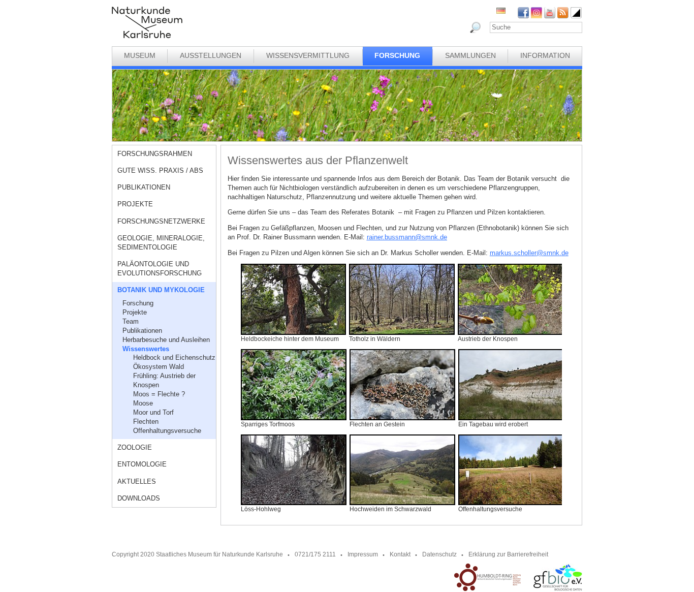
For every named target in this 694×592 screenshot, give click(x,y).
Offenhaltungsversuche (167, 430)
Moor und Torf (153, 412)
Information (545, 55)
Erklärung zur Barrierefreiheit (508, 554)
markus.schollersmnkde (529, 253)
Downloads (138, 498)
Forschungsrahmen (154, 154)
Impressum (363, 554)
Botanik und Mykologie (161, 290)
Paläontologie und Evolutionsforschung (159, 268)
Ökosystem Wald (158, 366)
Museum (139, 55)
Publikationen (143, 187)
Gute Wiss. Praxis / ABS (160, 170)
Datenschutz (439, 554)
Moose (143, 403)
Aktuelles (136, 481)
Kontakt (400, 554)
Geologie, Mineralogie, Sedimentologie (161, 242)
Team (130, 321)
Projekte (135, 204)
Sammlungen (470, 55)
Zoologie (134, 447)
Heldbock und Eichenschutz (174, 357)
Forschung (397, 55)
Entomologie (142, 464)
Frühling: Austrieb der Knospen (164, 380)
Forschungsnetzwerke (161, 221)
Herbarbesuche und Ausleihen (166, 340)
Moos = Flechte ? (159, 394)
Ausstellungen (210, 55)
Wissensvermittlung (308, 55)
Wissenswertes (145, 349)
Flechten (146, 421)
